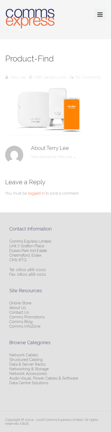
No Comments (88, 77)
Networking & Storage (29, 369)
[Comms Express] (30, 19)
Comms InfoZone (25, 326)
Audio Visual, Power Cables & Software (43, 378)
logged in (36, 193)
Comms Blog (21, 321)
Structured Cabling (26, 359)
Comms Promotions (27, 317)
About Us (17, 307)
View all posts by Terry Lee (53, 157)
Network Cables (23, 355)
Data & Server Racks (27, 364)
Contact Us (19, 312)
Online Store (20, 303)
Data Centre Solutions (28, 383)
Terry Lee (18, 77)
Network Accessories (28, 373)
